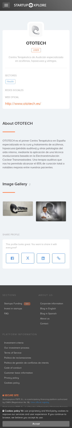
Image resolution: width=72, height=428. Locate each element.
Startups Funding (16, 303)
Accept (36, 423)
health (10, 81)
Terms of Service (12, 353)
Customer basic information (18, 373)
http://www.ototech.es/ (23, 103)
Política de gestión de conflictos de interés (26, 363)
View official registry (39, 402)
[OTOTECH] (18, 208)
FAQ (6, 313)
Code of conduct (12, 368)
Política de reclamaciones (17, 358)
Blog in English (48, 308)
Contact (44, 323)
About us (45, 318)
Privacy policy (11, 378)
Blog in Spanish (48, 313)
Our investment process (16, 348)
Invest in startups (13, 308)
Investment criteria (13, 343)
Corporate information (51, 303)
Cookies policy (12, 383)
